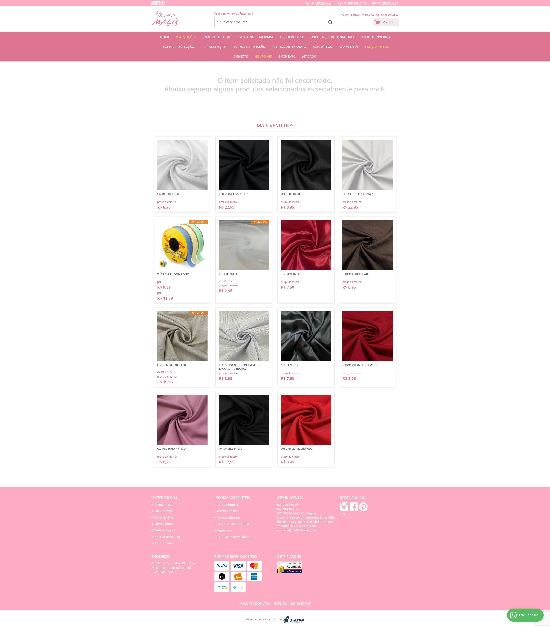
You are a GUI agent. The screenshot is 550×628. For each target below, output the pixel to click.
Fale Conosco (390, 15)
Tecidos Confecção (177, 47)
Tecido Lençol (213, 47)
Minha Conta (370, 15)
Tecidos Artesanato (289, 47)
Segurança (224, 530)
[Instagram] (153, 3)
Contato (241, 56)
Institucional (164, 497)
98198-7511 (354, 3)
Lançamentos (377, 47)
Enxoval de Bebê (217, 37)
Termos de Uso (227, 511)
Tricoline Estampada (255, 37)
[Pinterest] (162, 3)
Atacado (309, 56)
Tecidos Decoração (249, 47)
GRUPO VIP (263, 56)
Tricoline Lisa (292, 37)
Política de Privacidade (233, 537)
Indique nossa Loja (168, 537)
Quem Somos (351, 15)
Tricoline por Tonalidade (332, 37)
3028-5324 (321, 3)
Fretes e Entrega (229, 517)
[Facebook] (158, 3)
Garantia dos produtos (233, 524)
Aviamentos (349, 47)
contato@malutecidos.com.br (299, 530)
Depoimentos (164, 543)
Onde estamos (164, 530)
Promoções (186, 37)
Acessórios (322, 47)
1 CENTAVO (287, 56)
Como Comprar (228, 504)
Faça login (246, 13)
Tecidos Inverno (376, 37)
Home (165, 37)
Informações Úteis (232, 497)
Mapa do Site (163, 517)
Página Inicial (163, 504)
